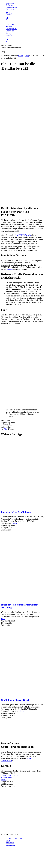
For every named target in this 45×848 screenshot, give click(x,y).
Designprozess (11, 7)
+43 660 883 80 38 (8, 777)
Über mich (10, 9)
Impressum (10, 843)
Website (10, 269)
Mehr (15, 523)
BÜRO (3, 780)
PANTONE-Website (23, 235)
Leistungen (10, 3)
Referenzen (10, 5)
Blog (7, 12)
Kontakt (9, 14)
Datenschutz (10, 845)
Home (20, 56)
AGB (8, 841)
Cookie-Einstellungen (14, 838)
